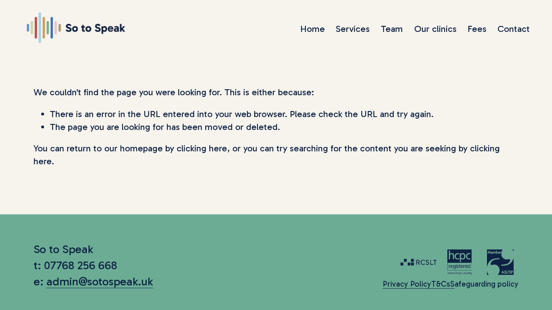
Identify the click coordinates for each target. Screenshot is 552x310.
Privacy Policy (407, 284)
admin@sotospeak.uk (99, 281)
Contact (513, 28)
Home (312, 28)
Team (392, 28)
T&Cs (440, 284)
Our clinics (435, 28)
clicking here (202, 148)
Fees (477, 28)
